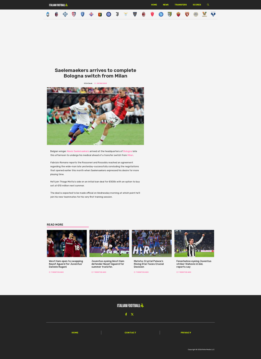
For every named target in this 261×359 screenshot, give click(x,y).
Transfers (181, 5)
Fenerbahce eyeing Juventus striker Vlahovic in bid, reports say (193, 264)
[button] (208, 4)
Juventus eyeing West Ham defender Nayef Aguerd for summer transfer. (107, 264)
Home (154, 5)
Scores (197, 5)
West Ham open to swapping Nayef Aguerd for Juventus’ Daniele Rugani (66, 264)
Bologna (128, 151)
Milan (130, 155)
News (166, 5)
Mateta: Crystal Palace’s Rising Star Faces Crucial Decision (149, 264)
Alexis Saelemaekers (78, 151)
